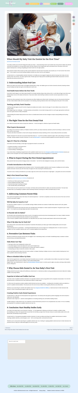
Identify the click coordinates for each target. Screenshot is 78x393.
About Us (53, 3)
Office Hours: (13, 386)
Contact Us (60, 3)
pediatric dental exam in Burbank (19, 178)
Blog (41, 3)
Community (46, 3)
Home (27, 3)
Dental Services (34, 3)
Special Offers (69, 3)
